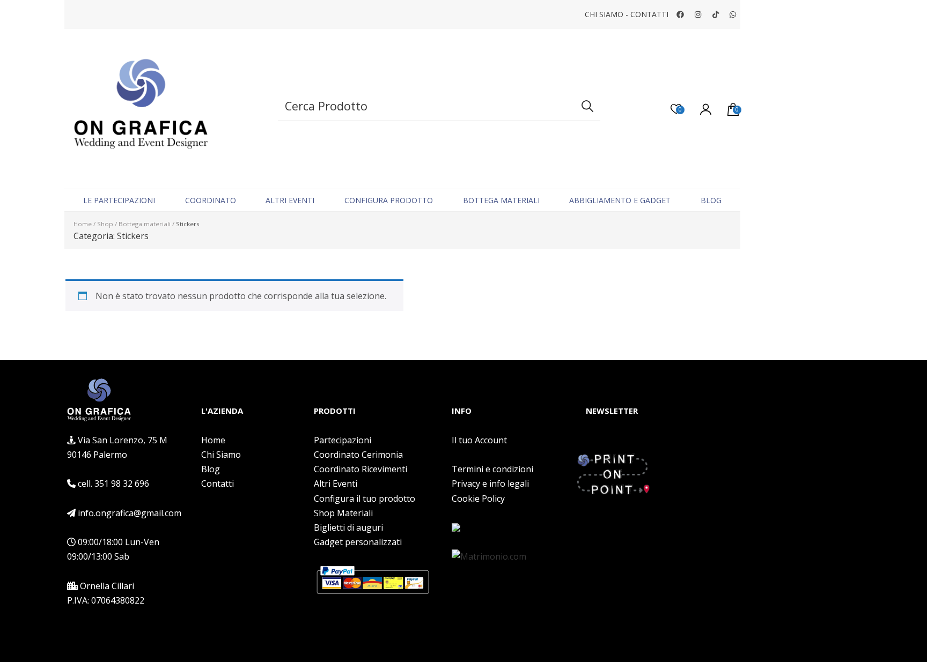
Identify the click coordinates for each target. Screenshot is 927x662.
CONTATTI (649, 14)
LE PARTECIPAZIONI (119, 200)
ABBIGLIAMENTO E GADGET (620, 200)
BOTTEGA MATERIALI (501, 200)
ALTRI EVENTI (290, 200)
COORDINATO (210, 200)
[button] (128, 392)
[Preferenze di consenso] (501, 527)
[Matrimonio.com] (489, 556)
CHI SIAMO (604, 14)
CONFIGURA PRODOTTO (388, 200)
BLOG (711, 200)
